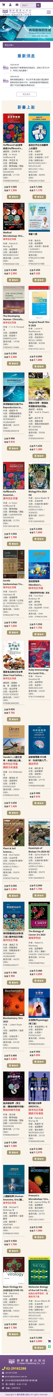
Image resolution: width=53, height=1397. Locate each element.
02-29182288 (15, 1368)
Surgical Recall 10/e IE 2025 (39, 324)
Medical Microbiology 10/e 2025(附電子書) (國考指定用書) (13, 234)
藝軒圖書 (26, 12)
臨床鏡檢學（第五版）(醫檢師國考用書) (13, 1105)
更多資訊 (26, 94)
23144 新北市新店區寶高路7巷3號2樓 (21, 1380)
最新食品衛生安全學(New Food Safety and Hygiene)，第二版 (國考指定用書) (13, 673)
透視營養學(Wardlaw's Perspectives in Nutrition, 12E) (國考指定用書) (38, 583)
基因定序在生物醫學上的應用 (38, 146)
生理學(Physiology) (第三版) (38, 1022)
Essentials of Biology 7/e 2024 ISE (39, 850)
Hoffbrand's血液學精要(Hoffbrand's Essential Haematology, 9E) (12, 146)
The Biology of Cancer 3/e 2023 (37, 933)
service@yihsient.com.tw (15, 1376)
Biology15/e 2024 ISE (38, 493)
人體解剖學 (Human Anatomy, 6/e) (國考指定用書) (13, 1198)
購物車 (15, 196)
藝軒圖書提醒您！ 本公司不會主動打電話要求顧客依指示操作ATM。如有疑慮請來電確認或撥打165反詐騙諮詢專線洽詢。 (29, 82)
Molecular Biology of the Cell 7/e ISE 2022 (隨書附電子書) (38, 1288)
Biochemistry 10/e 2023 (13, 1020)
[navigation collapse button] (49, 11)
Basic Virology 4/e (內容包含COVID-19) (13, 1288)
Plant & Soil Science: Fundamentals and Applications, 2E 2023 (13, 850)
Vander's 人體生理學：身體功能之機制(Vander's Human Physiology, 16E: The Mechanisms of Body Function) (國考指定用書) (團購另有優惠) (13, 759)
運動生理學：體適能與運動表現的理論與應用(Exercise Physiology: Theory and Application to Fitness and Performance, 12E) (39, 404)
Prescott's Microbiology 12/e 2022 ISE (38, 1197)
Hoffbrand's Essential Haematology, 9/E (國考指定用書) (12, 493)
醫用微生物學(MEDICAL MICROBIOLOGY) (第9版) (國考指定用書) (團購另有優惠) (39, 1105)
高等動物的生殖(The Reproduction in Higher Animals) (13, 406)
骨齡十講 (33, 234)
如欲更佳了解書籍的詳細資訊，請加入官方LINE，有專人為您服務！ (29, 69)
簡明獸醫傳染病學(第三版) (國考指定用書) (13, 935)
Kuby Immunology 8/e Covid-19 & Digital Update (39, 671)
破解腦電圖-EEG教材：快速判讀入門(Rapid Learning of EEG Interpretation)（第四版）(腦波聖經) (39, 758)
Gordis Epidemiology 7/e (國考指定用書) (12, 582)
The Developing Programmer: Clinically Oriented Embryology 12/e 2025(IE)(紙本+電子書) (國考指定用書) (12, 317)
